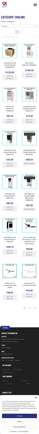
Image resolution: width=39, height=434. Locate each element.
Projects (10, 383)
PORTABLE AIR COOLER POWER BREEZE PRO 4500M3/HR (29, 197)
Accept (19, 416)
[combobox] (19, 26)
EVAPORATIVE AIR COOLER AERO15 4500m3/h (10, 240)
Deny (19, 421)
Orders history (18, 369)
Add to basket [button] (9, 77)
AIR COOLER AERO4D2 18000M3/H (29, 64)
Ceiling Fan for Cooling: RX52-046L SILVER (9, 285)
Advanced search (8, 372)
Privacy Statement (23, 431)
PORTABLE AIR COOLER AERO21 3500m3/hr (9, 196)
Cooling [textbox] (19, 26)
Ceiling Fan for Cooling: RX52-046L (29, 284)
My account (6, 369)
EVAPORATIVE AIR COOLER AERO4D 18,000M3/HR (10, 65)
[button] (36, 398)
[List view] (21, 32)
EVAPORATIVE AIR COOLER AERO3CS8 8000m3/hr (9, 152)
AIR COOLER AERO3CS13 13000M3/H (10, 109)
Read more (29, 163)
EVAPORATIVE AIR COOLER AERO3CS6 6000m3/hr (29, 152)
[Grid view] (17, 32)
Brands (28, 383)
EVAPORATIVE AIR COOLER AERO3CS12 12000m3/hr (29, 109)
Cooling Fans (29, 235)
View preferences (19, 427)
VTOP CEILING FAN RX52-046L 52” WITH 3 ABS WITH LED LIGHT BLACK (29, 241)
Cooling (29, 104)
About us (5, 381)
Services (24, 381)
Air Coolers (10, 60)
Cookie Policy (13, 431)
